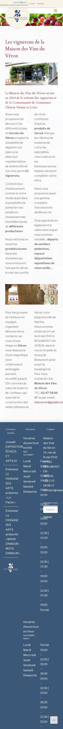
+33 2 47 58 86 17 (19, 2)
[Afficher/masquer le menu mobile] (56, 11)
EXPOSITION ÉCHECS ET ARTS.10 (11, 454)
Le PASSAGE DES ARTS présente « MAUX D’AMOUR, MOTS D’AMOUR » (11, 534)
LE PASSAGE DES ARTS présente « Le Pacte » (11, 488)
